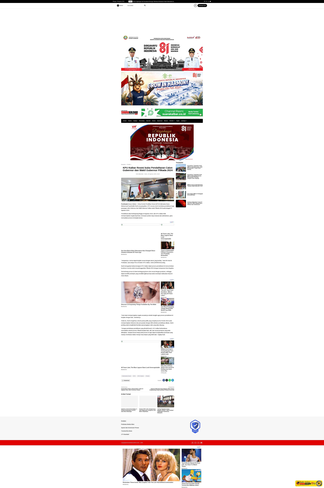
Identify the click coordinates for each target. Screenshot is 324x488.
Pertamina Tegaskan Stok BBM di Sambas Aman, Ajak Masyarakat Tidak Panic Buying (194, 167)
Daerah (148, 120)
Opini (177, 120)
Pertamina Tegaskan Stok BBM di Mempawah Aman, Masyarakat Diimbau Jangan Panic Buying (194, 176)
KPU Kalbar (141, 376)
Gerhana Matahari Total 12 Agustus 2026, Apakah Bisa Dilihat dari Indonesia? (194, 203)
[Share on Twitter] (166, 380)
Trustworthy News (126, 431)
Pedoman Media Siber (127, 424)
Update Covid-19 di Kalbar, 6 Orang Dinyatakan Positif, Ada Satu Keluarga (129, 410)
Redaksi (123, 421)
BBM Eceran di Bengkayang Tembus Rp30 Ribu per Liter (195, 185)
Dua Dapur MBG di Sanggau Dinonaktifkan (195, 194)
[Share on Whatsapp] (169, 380)
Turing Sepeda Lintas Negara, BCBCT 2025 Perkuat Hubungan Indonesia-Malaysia (165, 410)
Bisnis (166, 120)
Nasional (159, 120)
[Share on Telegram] (172, 380)
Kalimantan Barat (126, 376)
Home (124, 120)
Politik (171, 120)
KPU (134, 376)
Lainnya (183, 120)
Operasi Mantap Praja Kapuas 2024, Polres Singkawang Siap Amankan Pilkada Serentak (162, 389)
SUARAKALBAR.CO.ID (133, 442)
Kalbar (135, 120)
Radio (130, 120)
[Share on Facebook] (164, 380)
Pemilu (147, 376)
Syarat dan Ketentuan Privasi (130, 427)
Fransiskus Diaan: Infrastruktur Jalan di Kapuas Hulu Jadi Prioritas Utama (132, 389)
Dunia (154, 120)
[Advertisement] (162, 21)
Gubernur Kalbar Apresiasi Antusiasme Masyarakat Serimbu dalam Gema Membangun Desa (154, 1)
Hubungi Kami (202, 5)
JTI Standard (125, 434)
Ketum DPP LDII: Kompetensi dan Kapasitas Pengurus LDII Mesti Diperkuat (147, 410)
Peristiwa (141, 120)
